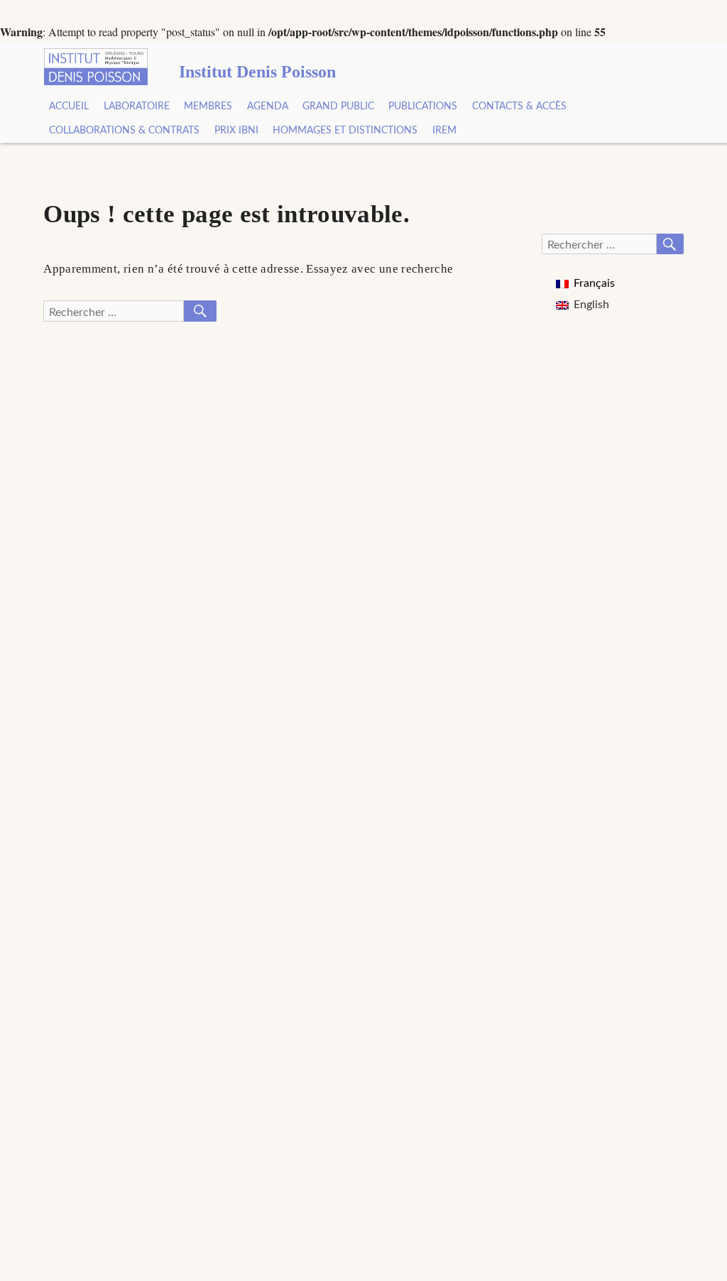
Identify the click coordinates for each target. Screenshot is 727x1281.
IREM (444, 131)
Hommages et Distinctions (345, 131)
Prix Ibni (236, 131)
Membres (208, 106)
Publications (422, 106)
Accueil (69, 106)
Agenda (267, 106)
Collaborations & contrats (124, 131)
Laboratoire (137, 106)
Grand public (338, 106)
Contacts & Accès (519, 106)
